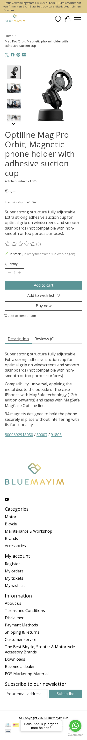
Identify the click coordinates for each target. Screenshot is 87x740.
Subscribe (65, 693)
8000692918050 (19, 434)
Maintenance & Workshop (28, 531)
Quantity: (11, 264)
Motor (10, 516)
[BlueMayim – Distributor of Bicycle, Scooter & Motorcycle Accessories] (15, 19)
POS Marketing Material (27, 673)
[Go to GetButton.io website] (75, 735)
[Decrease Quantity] (9, 272)
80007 (41, 434)
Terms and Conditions (25, 610)
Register (12, 563)
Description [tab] (18, 338)
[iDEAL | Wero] (16, 725)
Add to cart (43, 285)
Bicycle (11, 524)
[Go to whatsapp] (75, 726)
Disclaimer (14, 617)
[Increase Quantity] (19, 272)
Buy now (43, 305)
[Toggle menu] (77, 19)
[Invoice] (8, 725)
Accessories (15, 545)
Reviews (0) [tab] (45, 338)
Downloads (15, 659)
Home (9, 36)
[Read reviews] (20, 244)
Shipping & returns (22, 632)
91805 (56, 434)
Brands (11, 538)
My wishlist (15, 585)
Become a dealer (20, 666)
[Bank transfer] (8, 731)
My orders (14, 571)
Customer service (20, 639)
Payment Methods (21, 625)
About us (13, 603)
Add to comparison (22, 315)
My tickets (14, 578)
